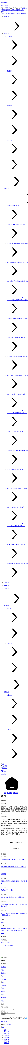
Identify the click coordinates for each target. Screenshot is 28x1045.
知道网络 (9, 1024)
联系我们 (3, 997)
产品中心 (3, 979)
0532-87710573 (4, 5)
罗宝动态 (3, 771)
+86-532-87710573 (5, 942)
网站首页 (3, 967)
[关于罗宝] (2, 976)
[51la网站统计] (26, 1018)
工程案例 (3, 985)
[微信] (7, 8)
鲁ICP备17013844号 (6, 1021)
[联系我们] (2, 1001)
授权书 (2, 922)
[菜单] (2, 764)
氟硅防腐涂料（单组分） (7, 890)
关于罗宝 (3, 973)
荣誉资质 (6, 1039)
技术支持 (6, 1037)
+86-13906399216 (9, 945)
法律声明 (3, 874)
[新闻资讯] (2, 994)
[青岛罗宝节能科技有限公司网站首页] (2, 970)
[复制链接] (24, 8)
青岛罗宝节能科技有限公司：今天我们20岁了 (13, 859)
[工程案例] (2, 988)
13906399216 (4, 2)
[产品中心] (2, 982)
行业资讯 (3, 774)
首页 (5, 793)
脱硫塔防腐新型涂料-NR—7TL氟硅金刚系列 (13, 897)
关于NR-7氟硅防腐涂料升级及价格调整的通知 (13, 867)
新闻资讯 (9, 793)
